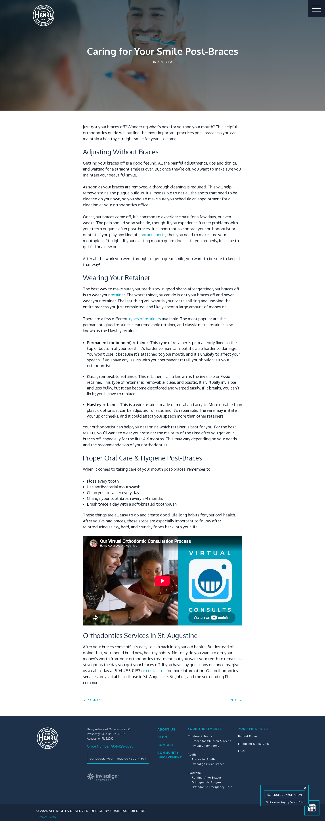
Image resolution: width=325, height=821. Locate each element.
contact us (155, 670)
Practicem (164, 62)
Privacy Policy (46, 816)
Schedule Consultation (284, 794)
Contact (165, 745)
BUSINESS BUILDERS (127, 811)
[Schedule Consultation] (311, 807)
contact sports (151, 234)
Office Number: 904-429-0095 (110, 746)
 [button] (316, 8)
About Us (166, 729)
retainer (118, 294)
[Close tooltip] (304, 788)
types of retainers (145, 318)
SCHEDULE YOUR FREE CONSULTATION (118, 759)
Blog (162, 737)
